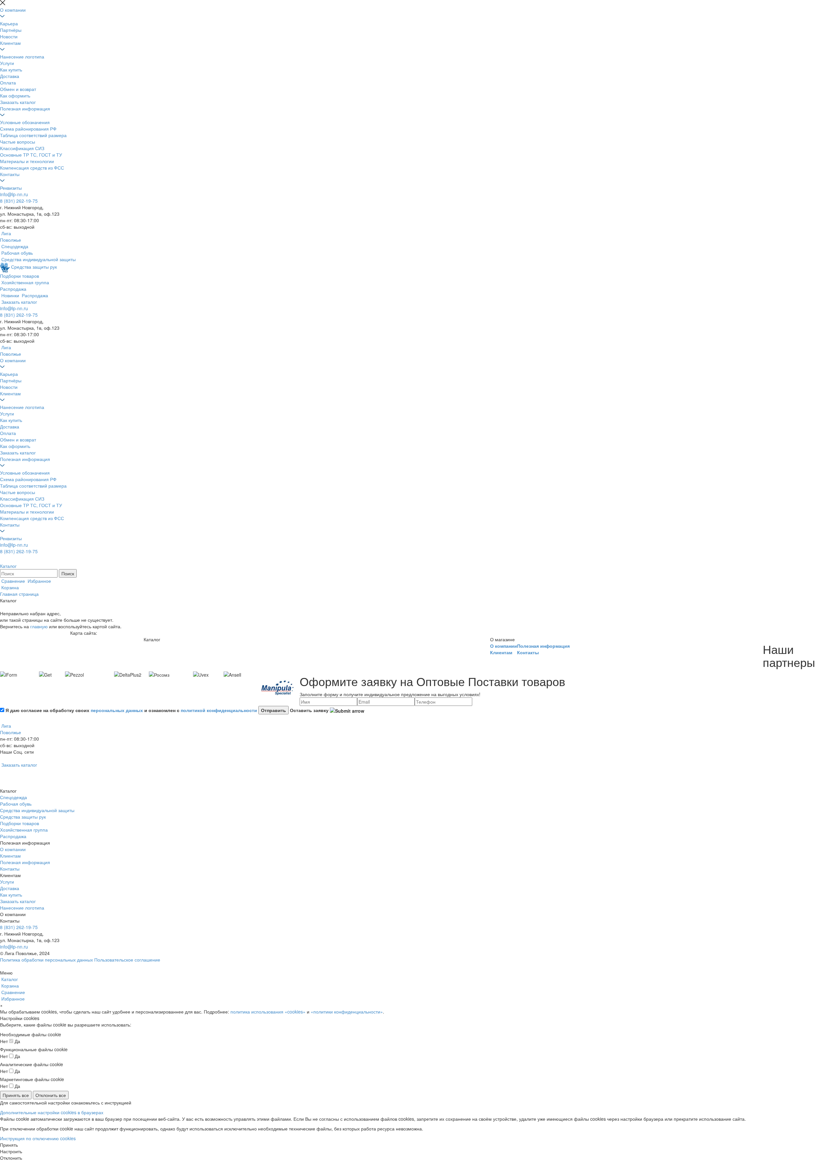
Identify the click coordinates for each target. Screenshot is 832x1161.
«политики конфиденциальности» (347, 1011)
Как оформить (15, 95)
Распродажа (13, 836)
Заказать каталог (18, 102)
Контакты (10, 174)
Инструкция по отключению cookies (38, 1138)
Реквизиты (11, 188)
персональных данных (117, 710)
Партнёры (10, 30)
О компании (13, 9)
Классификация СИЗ (22, 148)
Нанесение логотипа (22, 56)
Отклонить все (50, 1095)
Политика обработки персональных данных (46, 959)
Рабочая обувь (16, 803)
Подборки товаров (19, 823)
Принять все (16, 1095)
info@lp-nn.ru (14, 194)
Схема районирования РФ (28, 128)
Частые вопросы (17, 141)
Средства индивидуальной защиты (37, 810)
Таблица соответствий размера (33, 135)
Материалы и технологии (27, 161)
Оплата (8, 82)
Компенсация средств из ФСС (32, 167)
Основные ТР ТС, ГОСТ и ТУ (31, 154)
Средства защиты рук (23, 816)
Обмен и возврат (18, 89)
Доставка (9, 76)
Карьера (9, 23)
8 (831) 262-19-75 (19, 201)
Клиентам (10, 43)
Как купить (11, 69)
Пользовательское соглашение (127, 959)
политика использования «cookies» (268, 1011)
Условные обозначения (25, 122)
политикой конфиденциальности (219, 710)
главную (39, 626)
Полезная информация (25, 108)
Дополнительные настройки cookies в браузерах (51, 1112)
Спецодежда (13, 797)
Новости (9, 36)
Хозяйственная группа (24, 829)
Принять (9, 1145)
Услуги (7, 63)
